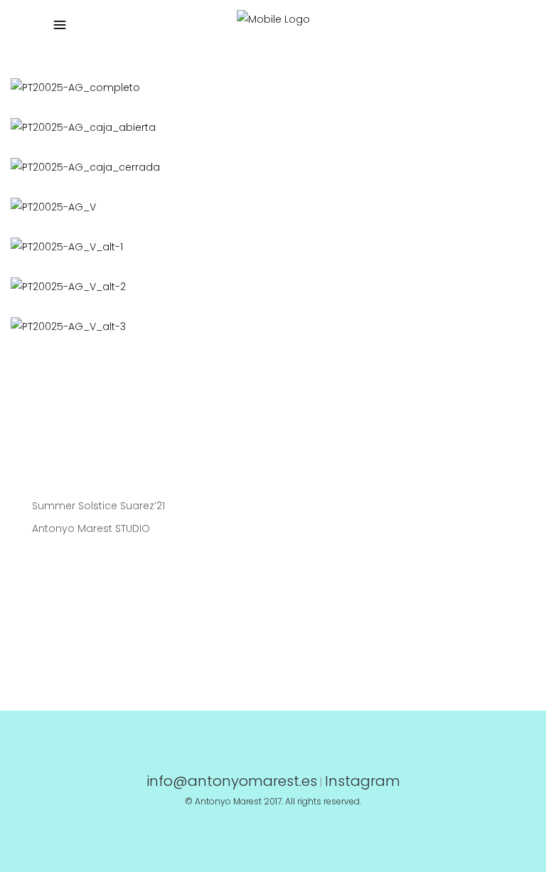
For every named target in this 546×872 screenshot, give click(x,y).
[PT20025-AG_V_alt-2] (268, 286)
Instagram (362, 781)
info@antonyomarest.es (231, 781)
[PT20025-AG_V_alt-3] (268, 326)
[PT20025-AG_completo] (268, 87)
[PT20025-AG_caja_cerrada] (268, 167)
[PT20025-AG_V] (268, 207)
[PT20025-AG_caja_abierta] (268, 127)
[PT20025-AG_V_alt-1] (268, 247)
